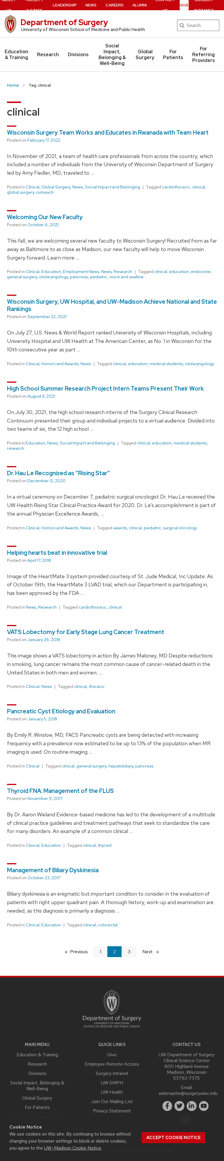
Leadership (65, 5)
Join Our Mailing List (112, 1101)
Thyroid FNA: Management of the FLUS (60, 791)
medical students (166, 364)
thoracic (97, 686)
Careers (115, 5)
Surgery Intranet (112, 1073)
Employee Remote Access (112, 1064)
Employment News (81, 271)
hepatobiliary (120, 766)
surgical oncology (180, 528)
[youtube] (204, 1106)
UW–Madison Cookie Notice (72, 1148)
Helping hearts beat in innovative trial (57, 553)
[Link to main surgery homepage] (112, 1029)
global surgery (20, 192)
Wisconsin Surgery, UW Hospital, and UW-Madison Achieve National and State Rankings (112, 305)
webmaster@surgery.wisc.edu (188, 1093)
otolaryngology (53, 277)
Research (48, 54)
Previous (82, 952)
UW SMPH (112, 1083)
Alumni (139, 5)
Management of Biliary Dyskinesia (53, 870)
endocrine (201, 271)
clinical (198, 187)
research (15, 448)
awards (120, 528)
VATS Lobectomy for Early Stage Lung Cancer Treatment (85, 632)
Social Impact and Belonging (112, 187)
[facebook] (167, 1106)
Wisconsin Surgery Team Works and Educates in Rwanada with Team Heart (108, 132)
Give (184, 5)
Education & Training (16, 55)
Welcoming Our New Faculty (45, 217)
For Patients (173, 55)
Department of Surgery (64, 22)
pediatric (98, 277)
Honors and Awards (59, 364)
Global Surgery (145, 55)
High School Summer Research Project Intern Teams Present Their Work (105, 388)
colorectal (108, 925)
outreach (45, 192)
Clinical (32, 187)
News (91, 5)
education (179, 271)
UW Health (112, 1092)
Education (51, 271)
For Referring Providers (203, 54)
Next (153, 952)
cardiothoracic (176, 187)
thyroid (104, 845)
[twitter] (179, 1106)
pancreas (79, 277)
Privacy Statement (112, 1111)
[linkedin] (192, 1106)
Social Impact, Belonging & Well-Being (112, 54)
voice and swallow (126, 277)
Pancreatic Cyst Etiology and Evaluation (61, 711)
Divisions (78, 54)
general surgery (22, 277)
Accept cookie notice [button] (173, 1138)
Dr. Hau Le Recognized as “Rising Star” (58, 473)
